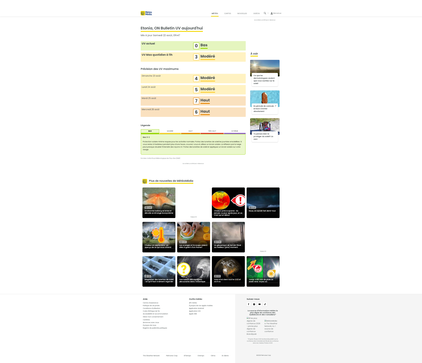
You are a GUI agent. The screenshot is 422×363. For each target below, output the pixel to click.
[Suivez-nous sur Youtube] (259, 304)
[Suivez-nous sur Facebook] (248, 304)
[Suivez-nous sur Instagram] (254, 304)
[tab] (150, 131)
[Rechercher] (265, 13)
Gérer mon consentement (153, 317)
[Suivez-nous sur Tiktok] (265, 304)
